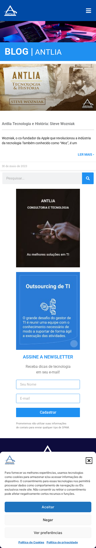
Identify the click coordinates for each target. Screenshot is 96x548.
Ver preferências (48, 532)
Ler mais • (86, 154)
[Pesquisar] (88, 178)
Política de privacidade (62, 542)
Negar (48, 520)
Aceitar (48, 507)
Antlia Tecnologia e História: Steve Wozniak (38, 124)
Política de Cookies (31, 542)
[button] (89, 460)
